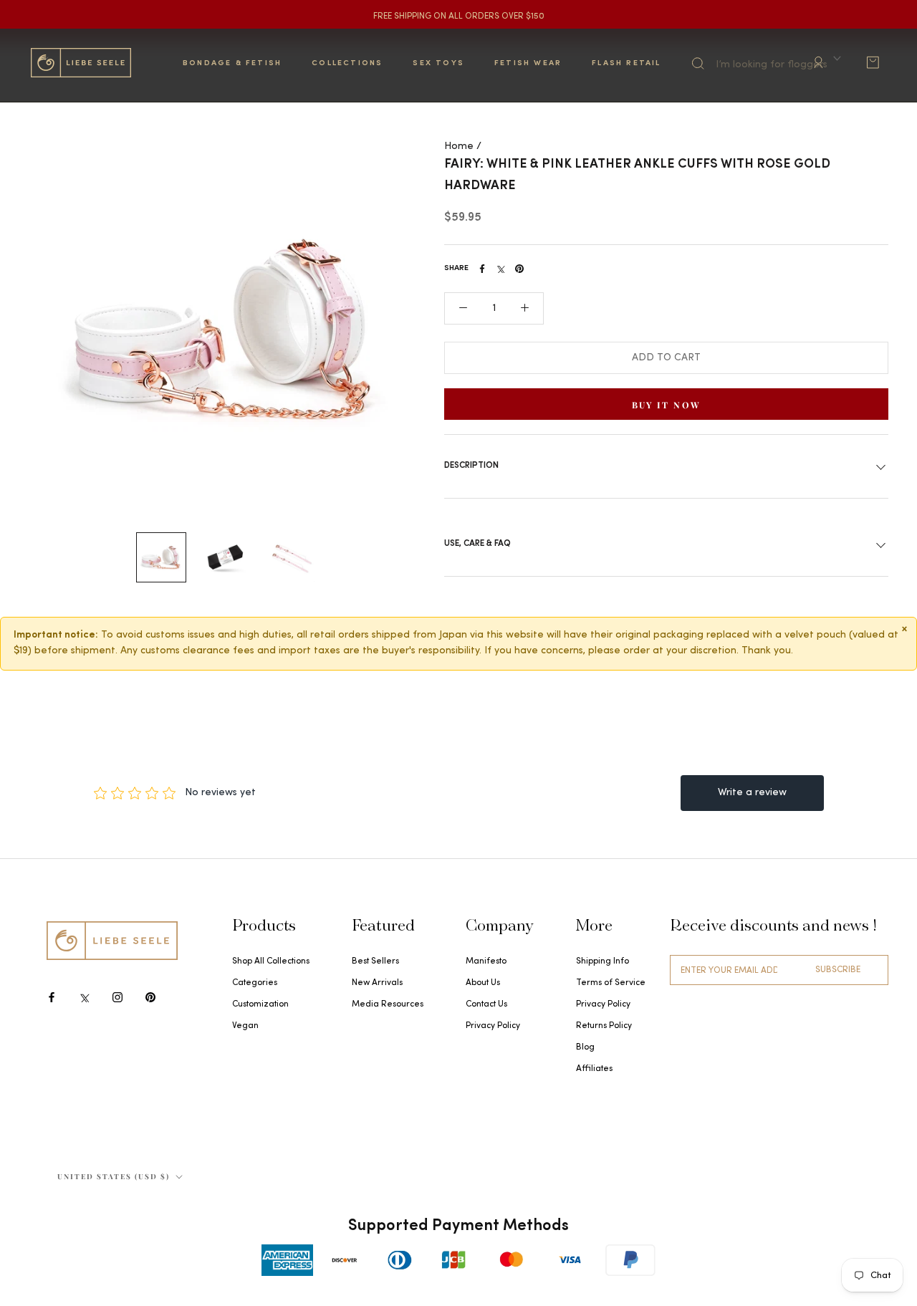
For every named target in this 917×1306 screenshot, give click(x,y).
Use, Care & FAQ (477, 543)
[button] (463, 308)
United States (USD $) (113, 1176)
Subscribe (837, 970)
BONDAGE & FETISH (232, 63)
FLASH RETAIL (626, 63)
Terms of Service (610, 983)
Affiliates (594, 1069)
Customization (260, 1004)
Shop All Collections (270, 961)
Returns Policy (604, 1026)
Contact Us (486, 1004)
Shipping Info (602, 961)
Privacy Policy (493, 1026)
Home (459, 146)
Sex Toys (438, 63)
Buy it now (666, 404)
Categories (254, 983)
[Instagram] (117, 997)
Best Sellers (375, 961)
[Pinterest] (519, 268)
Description (471, 465)
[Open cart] (872, 62)
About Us (483, 983)
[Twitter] (500, 268)
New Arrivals (377, 983)
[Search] (754, 61)
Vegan (245, 1026)
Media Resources (387, 1004)
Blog (585, 1047)
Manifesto (486, 961)
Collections (347, 63)
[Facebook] (482, 268)
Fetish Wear (528, 63)
